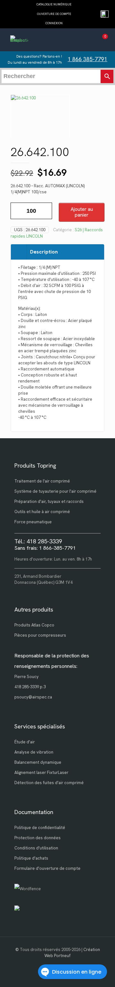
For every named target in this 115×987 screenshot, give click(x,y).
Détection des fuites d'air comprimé (49, 782)
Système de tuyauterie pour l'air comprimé (55, 491)
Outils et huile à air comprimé (42, 511)
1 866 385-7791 (87, 59)
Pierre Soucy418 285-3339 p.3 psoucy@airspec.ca (33, 687)
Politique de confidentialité (39, 827)
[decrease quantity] (17, 211)
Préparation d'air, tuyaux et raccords (49, 501)
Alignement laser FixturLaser (41, 772)
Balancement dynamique (37, 762)
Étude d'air (24, 742)
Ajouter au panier (82, 212)
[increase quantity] (44, 211)
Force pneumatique (33, 522)
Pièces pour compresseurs (40, 635)
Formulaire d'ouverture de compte (47, 868)
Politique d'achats (31, 858)
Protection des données (37, 837)
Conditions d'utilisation (36, 848)
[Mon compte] (90, 40)
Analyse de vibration (33, 752)
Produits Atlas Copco (34, 625)
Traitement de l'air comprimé (42, 481)
